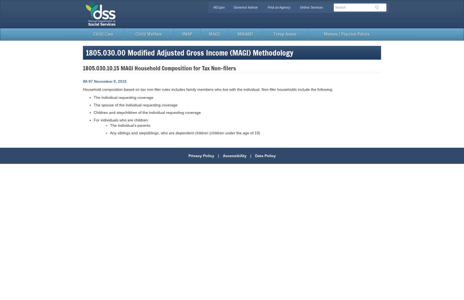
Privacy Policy (201, 156)
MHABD (245, 34)
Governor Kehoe (246, 7)
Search (378, 8)
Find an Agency (279, 7)
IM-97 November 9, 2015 (104, 81)
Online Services (311, 7)
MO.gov (219, 7)
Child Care (103, 34)
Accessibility (235, 156)
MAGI (214, 34)
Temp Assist (285, 34)
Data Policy (265, 156)
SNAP (187, 34)
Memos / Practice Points (346, 34)
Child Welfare (149, 34)
